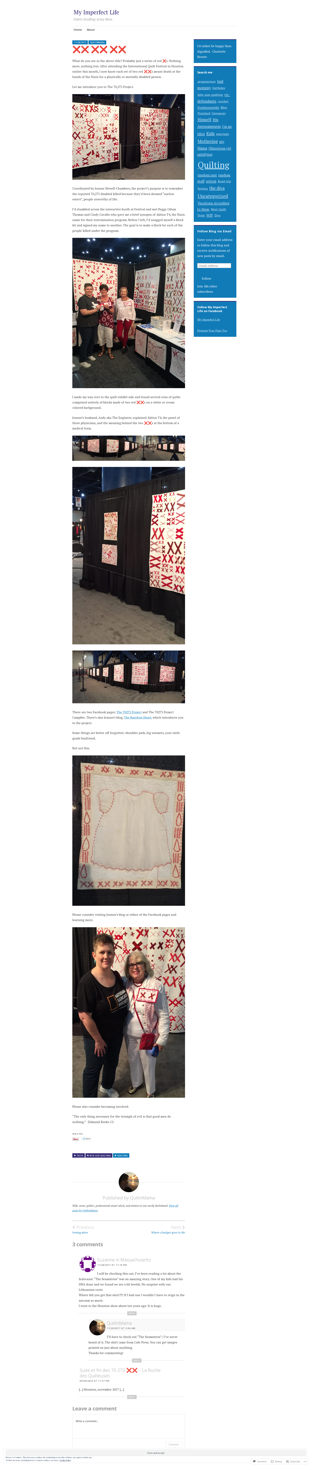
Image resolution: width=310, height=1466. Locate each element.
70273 (80, 1155)
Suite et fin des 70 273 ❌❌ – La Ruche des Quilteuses (120, 1373)
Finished (204, 113)
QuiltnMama (97, 42)
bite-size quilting (100, 1155)
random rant (207, 175)
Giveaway (219, 113)
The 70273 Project (129, 712)
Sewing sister (83, 1229)
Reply (132, 1313)
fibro (224, 107)
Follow (206, 278)
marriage (222, 134)
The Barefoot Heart (137, 717)
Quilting (213, 164)
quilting (122, 1155)
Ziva (217, 215)
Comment (174, 1444)
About (91, 29)
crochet (223, 101)
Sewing (203, 188)
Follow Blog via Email (214, 231)
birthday (218, 88)
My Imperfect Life (96, 12)
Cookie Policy (65, 1460)
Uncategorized (213, 196)
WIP (209, 215)
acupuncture (207, 81)
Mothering (208, 141)
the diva (217, 188)
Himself (204, 119)
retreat (211, 181)
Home (78, 29)
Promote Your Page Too (212, 330)
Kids (210, 133)
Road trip (224, 181)
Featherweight (208, 107)
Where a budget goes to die (168, 1229)
